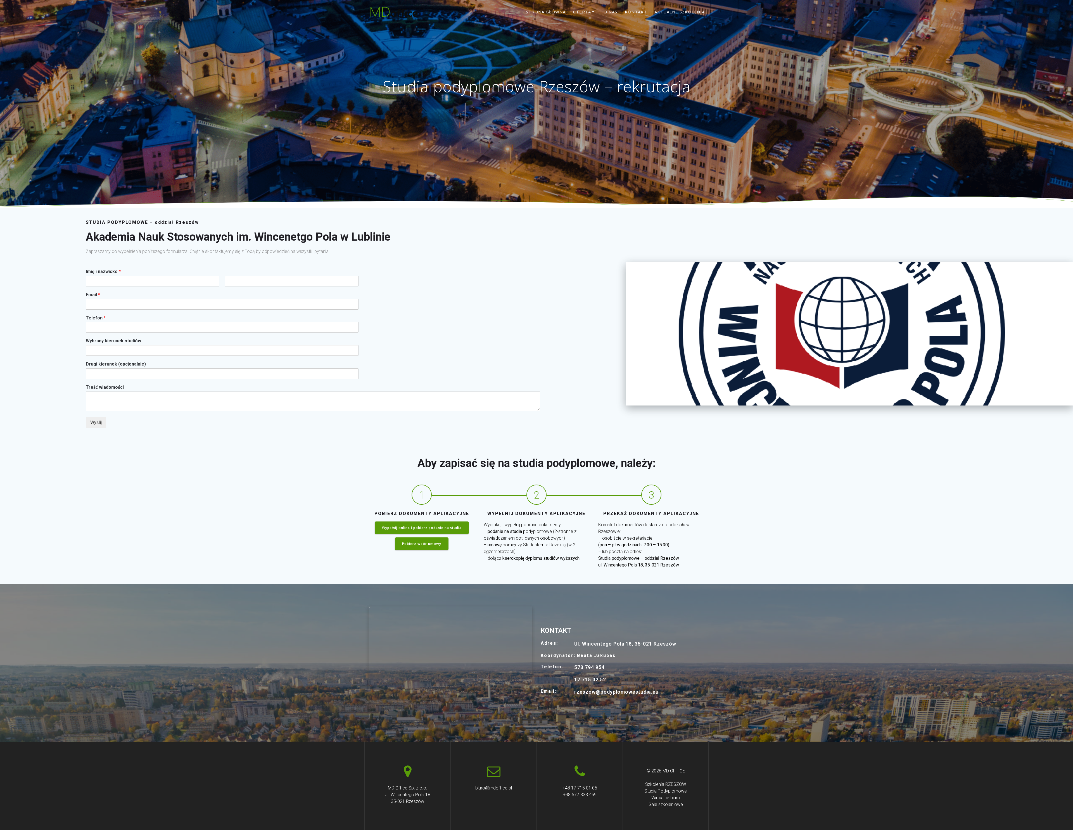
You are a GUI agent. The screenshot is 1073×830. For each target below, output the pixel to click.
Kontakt (636, 12)
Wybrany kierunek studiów (113, 340)
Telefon (96, 318)
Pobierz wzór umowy (421, 543)
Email (93, 294)
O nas (610, 12)
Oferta (582, 12)
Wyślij (96, 422)
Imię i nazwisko (103, 271)
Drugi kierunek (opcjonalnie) (116, 364)
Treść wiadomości (105, 387)
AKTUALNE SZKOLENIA (679, 12)
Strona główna (546, 12)
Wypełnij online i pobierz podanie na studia (422, 527)
